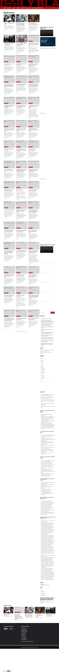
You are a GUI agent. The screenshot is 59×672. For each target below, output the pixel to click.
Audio (42, 358)
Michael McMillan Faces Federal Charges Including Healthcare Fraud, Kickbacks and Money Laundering (47, 442)
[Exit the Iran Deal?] (21, 185)
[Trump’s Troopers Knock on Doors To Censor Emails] (34, 185)
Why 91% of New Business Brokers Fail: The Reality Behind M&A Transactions (20, 24)
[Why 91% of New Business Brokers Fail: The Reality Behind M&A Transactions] (21, 18)
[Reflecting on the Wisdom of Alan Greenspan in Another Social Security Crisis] (34, 246)
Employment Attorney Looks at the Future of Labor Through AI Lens (47, 341)
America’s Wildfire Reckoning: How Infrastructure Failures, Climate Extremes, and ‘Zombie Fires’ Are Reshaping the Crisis (47, 321)
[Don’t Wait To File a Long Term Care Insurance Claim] (21, 225)
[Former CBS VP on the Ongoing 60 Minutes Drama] (34, 313)
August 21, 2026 (21, 26)
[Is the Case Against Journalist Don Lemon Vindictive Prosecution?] (21, 38)
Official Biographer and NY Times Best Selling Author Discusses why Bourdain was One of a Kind (47, 400)
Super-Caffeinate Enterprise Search (46, 502)
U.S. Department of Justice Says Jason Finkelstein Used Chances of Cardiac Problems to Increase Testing (48, 439)
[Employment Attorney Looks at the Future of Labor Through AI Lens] (34, 38)
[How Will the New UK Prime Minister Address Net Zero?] (9, 225)
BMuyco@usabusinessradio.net (44, 352)
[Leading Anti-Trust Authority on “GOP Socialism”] (9, 38)
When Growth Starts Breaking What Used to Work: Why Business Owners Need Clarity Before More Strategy (47, 513)
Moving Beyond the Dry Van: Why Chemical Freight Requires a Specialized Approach (47, 338)
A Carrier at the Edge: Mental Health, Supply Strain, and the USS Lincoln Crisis (47, 333)
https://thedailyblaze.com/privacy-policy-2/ (27, 641)
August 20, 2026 (33, 25)
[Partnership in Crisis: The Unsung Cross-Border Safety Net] (9, 164)
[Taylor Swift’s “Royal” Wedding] (9, 205)
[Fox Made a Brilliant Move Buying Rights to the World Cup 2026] (34, 124)
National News (6, 41)
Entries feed (42, 591)
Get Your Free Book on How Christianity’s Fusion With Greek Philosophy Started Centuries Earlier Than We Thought (47, 569)
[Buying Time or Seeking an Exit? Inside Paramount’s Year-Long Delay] (9, 124)
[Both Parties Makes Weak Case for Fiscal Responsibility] (9, 290)
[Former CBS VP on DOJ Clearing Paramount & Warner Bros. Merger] (9, 270)
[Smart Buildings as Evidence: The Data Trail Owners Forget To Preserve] (21, 144)
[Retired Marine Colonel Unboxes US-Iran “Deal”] (21, 270)
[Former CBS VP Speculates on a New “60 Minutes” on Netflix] (21, 246)
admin (5, 25)
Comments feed (43, 593)
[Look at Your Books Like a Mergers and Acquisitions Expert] (34, 225)
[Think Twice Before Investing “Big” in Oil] (9, 144)
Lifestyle (42, 365)
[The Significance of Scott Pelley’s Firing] (21, 290)
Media (42, 367)
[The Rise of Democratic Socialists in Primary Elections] (34, 18)
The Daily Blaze (23, 634)
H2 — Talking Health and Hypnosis (46, 492)
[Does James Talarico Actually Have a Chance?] (9, 59)
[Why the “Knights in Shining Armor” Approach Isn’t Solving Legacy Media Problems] (9, 313)
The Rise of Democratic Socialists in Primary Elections (34, 24)
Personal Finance (43, 372)
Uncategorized (43, 377)
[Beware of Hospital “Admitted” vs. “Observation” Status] (21, 79)
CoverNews (32, 647)
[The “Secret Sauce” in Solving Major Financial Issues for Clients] (21, 124)
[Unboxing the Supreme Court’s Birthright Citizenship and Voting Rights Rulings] (21, 164)
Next (25, 331)
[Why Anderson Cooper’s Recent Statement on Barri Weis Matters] (21, 205)
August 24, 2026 (9, 25)
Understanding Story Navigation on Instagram (48, 425)
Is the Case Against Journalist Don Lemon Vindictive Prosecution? (21, 44)
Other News (42, 370)
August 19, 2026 (9, 45)
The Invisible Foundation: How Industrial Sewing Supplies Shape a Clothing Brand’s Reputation (47, 344)
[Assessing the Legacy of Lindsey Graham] (34, 144)
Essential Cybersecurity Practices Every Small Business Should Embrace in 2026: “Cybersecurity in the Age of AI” (47, 474)
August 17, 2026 (21, 46)
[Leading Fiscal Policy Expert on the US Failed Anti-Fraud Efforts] (34, 100)
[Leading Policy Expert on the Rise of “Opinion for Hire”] (9, 185)
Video (42, 379)
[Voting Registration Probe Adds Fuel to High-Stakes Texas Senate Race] (9, 100)
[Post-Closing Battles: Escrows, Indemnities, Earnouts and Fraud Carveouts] (34, 164)
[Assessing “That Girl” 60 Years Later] (9, 18)
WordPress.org (43, 595)
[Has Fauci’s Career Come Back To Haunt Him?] (21, 59)
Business (42, 360)
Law (41, 363)
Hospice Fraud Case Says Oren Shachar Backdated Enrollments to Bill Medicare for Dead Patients (47, 450)
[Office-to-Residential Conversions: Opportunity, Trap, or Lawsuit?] (34, 270)
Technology (42, 375)
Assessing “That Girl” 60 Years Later (9, 24)
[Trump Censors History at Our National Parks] (21, 313)
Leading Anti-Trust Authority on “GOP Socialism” (9, 44)
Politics (42, 374)
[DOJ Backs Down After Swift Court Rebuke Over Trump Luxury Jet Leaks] (21, 100)
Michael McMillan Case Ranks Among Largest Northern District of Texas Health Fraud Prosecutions (47, 436)
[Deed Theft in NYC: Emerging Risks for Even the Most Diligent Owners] (34, 59)
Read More (5, 52)
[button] (54, 8)
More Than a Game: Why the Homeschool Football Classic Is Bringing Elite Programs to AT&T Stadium (47, 427)
